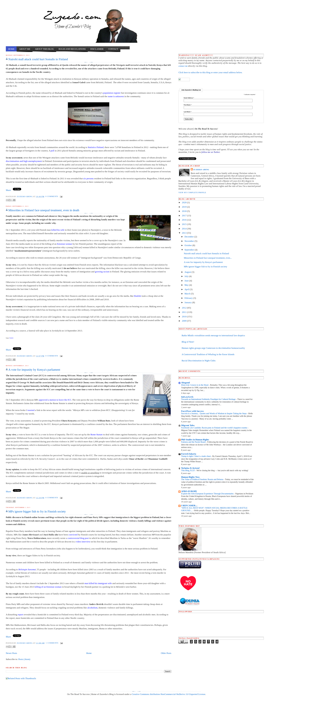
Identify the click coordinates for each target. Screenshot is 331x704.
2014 (184, 228)
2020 (184, 202)
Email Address (189, 98)
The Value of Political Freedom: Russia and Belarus (202, 479)
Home (11, 49)
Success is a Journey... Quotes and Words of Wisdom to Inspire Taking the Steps (214, 413)
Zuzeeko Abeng (25, 196)
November (190, 241)
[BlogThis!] (9, 200)
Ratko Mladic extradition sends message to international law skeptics (213, 335)
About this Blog (44, 49)
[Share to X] (12, 200)
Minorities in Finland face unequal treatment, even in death (43, 210)
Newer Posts (11, 653)
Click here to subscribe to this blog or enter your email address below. (210, 72)
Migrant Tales (188, 425)
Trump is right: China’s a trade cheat (196, 456)
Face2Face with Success (192, 411)
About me (24, 49)
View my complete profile (192, 192)
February (189, 298)
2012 (184, 308)
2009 (184, 321)
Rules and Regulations (72, 49)
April (187, 289)
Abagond (185, 382)
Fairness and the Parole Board (193, 442)
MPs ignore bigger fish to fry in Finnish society (37, 511)
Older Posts (166, 653)
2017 (184, 215)
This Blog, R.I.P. (188, 470)
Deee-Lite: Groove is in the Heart (195, 385)
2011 (184, 312)
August (188, 272)
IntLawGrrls (187, 397)
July (187, 276)
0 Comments (52, 196)
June (187, 280)
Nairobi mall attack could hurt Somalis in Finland (38, 59)
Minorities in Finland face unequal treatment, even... (208, 258)
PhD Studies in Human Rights (195, 439)
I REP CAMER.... (189, 505)
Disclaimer (96, 49)
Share (8, 190)
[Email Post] (61, 196)
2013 (184, 233)
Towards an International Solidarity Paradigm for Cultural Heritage (208, 399)
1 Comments (52, 643)
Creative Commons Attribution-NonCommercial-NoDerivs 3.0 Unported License (168, 694)
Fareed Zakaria (188, 454)
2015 (184, 224)
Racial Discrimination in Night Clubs (199, 360)
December (189, 236)
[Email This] (7, 200)
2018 (184, 211)
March (188, 293)
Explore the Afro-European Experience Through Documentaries (207, 494)
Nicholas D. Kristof (190, 468)
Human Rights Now (190, 477)
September (190, 250)
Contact (113, 49)
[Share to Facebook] (14, 200)
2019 (184, 207)
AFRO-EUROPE (189, 491)
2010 (184, 316)
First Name (187, 105)
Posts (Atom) (24, 659)
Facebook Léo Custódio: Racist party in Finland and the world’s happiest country (214, 428)
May (187, 285)
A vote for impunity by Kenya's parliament (34, 369)
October (188, 245)
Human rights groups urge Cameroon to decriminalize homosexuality (213, 348)
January (188, 302)
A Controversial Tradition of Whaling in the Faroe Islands (208, 354)
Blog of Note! (188, 342)
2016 (184, 220)
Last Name (187, 111)
